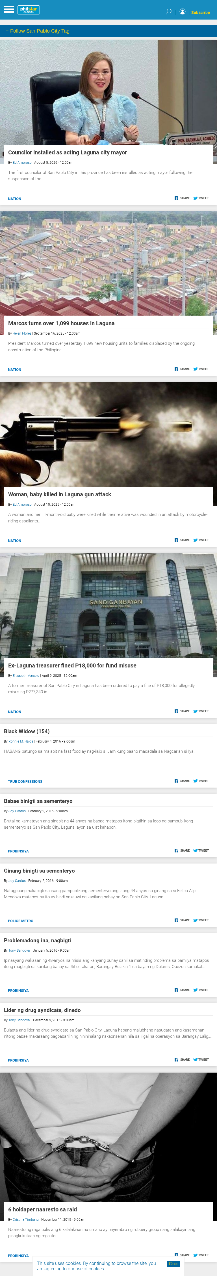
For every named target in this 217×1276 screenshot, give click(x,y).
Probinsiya (18, 851)
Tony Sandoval (19, 950)
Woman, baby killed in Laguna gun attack (59, 494)
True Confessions (25, 781)
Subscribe (200, 12)
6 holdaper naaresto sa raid (42, 1209)
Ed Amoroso (22, 163)
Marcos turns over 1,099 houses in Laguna (61, 323)
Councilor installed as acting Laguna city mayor (67, 152)
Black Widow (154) (27, 731)
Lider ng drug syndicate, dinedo (42, 1010)
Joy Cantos (17, 811)
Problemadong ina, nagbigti (37, 940)
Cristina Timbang (26, 1220)
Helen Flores (22, 333)
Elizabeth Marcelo (26, 676)
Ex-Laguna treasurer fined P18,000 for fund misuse (72, 665)
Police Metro (20, 921)
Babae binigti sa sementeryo (38, 801)
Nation (14, 199)
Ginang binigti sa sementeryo (39, 870)
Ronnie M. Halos (20, 741)
